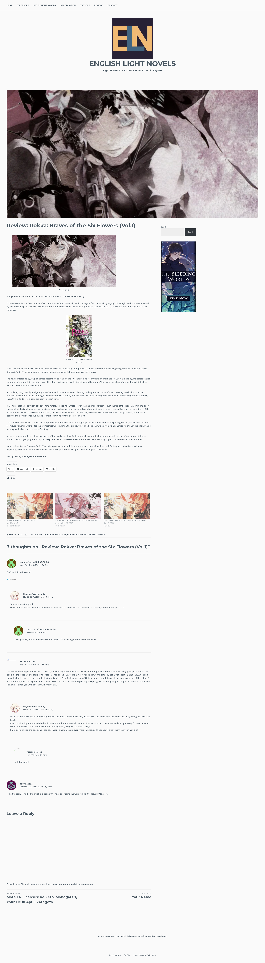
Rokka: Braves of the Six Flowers (21, 520)
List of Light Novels (44, 5)
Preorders (23, 5)
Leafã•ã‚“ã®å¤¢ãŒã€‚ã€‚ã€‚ (34, 562)
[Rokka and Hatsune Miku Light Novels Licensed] (127, 506)
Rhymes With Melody (34, 594)
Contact (113, 5)
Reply (47, 565)
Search (163, 227)
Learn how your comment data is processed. (69, 884)
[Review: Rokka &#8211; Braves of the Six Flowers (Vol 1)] (78, 506)
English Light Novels (132, 63)
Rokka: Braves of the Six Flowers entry (64, 296)
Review (38, 535)
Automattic (151, 955)
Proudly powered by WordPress (120, 955)
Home (10, 5)
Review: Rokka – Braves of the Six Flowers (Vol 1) (76, 520)
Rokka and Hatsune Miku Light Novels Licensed (125, 520)
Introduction (68, 5)
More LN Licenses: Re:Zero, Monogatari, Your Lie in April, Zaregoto (42, 898)
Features (85, 5)
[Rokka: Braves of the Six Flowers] (30, 506)
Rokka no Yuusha (56, 535)
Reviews (98, 5)
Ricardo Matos (27, 661)
